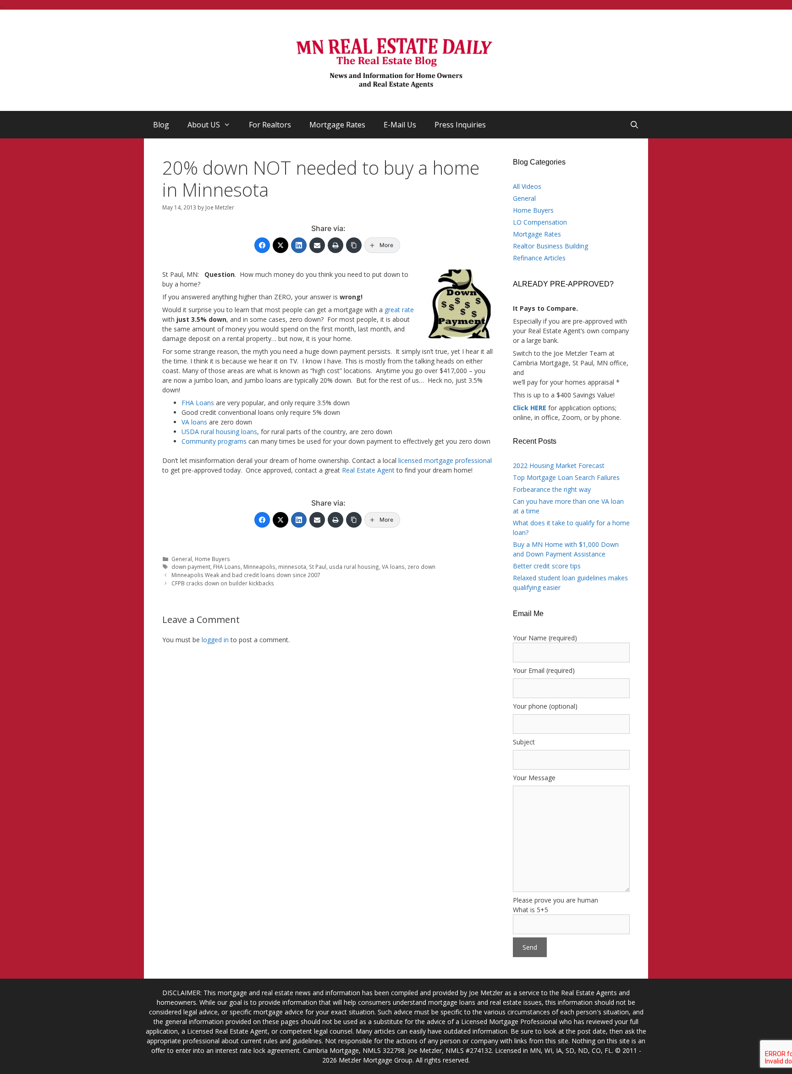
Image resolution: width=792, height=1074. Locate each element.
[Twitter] (280, 245)
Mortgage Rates (337, 125)
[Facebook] (262, 245)
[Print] (335, 245)
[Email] (317, 245)
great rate (399, 309)
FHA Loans (198, 402)
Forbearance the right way (552, 489)
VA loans (194, 422)
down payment (190, 566)
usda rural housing (354, 566)
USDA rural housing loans (219, 431)
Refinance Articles (539, 257)
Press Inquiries (460, 125)
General (181, 558)
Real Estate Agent (368, 470)
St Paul (317, 566)
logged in (215, 639)
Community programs (214, 441)
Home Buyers (212, 558)
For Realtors (270, 125)
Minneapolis (259, 566)
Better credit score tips (547, 566)
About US (203, 125)
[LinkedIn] (299, 245)
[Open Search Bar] (634, 124)
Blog (161, 125)
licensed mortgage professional (445, 460)
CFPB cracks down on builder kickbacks (222, 583)
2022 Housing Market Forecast (559, 465)
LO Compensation (540, 222)
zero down (421, 566)
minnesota (292, 566)
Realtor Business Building (550, 246)
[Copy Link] (354, 245)
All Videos (527, 186)
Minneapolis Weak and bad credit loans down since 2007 (245, 574)
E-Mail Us (400, 125)
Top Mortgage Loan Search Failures (566, 477)
